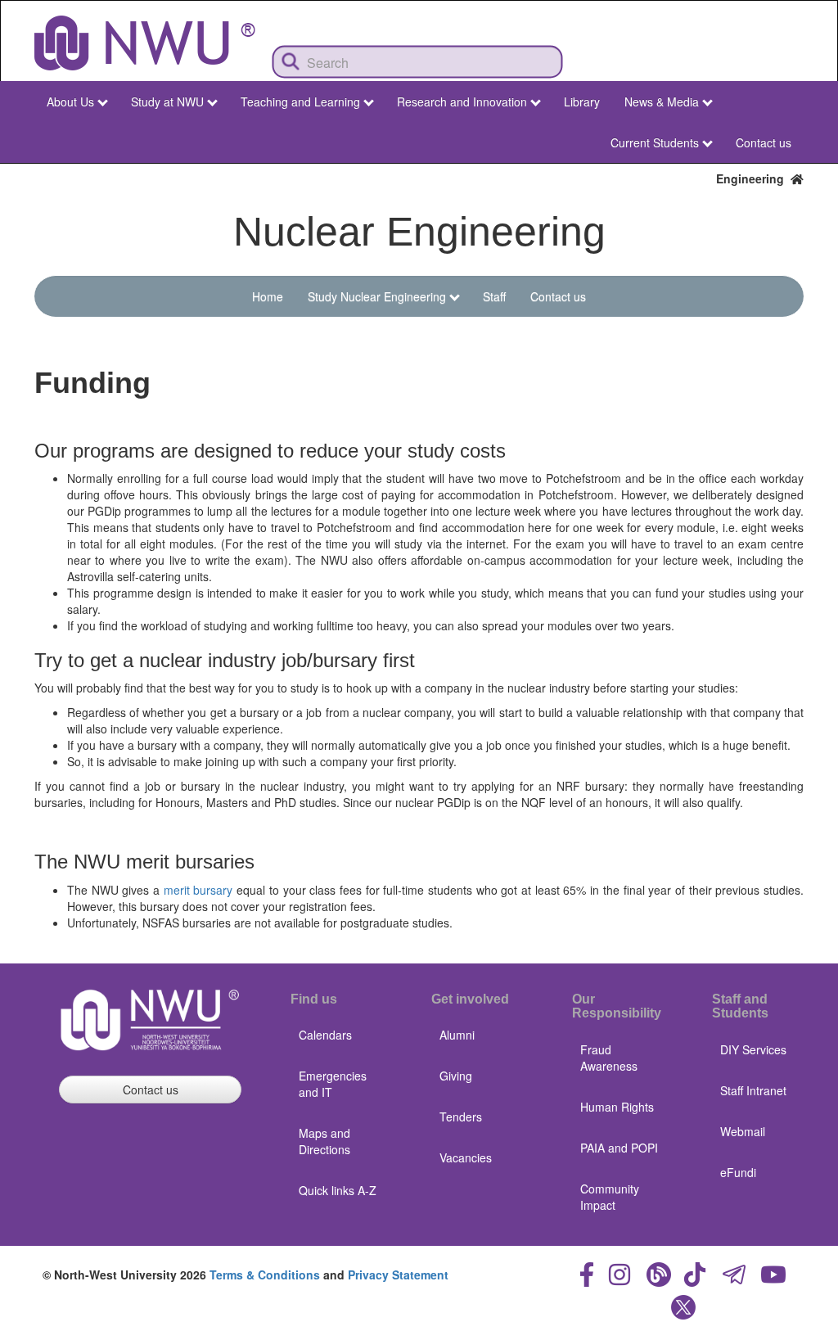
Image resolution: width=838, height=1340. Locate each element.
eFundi (738, 1172)
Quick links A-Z (337, 1190)
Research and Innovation (462, 101)
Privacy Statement (398, 1274)
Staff (494, 296)
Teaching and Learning (300, 101)
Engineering (753, 178)
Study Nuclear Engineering (377, 296)
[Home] (144, 43)
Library (582, 101)
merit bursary (198, 890)
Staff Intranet (753, 1090)
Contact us (763, 142)
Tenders (460, 1116)
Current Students (654, 142)
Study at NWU (167, 101)
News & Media (661, 101)
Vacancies (465, 1157)
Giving (455, 1075)
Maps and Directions (324, 1141)
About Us (70, 101)
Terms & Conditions (265, 1274)
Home (267, 296)
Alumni (457, 1034)
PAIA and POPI (619, 1147)
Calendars (325, 1034)
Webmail (742, 1131)
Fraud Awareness (609, 1057)
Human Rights (617, 1107)
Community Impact (609, 1196)
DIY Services (753, 1049)
